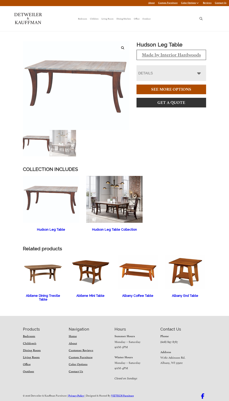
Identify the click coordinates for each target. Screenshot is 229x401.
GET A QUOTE (171, 102)
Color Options (188, 2)
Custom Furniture (168, 2)
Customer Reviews (81, 350)
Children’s (29, 343)
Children (94, 18)
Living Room (107, 18)
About (151, 2)
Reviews (207, 2)
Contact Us (220, 2)
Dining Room (32, 350)
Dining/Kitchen (123, 18)
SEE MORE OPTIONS (171, 89)
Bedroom (82, 18)
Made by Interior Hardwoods (171, 54)
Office (137, 18)
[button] (123, 48)
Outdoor (146, 18)
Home (73, 335)
